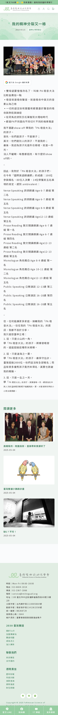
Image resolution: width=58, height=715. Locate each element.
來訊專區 (10, 657)
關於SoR (10, 630)
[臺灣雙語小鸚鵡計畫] (29, 470)
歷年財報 (10, 674)
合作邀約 (10, 661)
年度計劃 (10, 677)
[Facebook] (29, 696)
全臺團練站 (11, 634)
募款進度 (10, 684)
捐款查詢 (10, 680)
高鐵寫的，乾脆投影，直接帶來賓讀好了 (24, 446)
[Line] (23, 696)
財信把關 (10, 687)
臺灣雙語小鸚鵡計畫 (14, 488)
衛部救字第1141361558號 (29, 607)
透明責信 (11, 669)
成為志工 (10, 641)
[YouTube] (35, 696)
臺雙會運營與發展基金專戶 (29, 617)
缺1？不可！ (10, 531)
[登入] (44, 9)
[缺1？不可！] (29, 513)
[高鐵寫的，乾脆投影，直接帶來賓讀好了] (29, 427)
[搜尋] (48, 9)
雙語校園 (10, 637)
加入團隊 (10, 644)
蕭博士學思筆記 (35, 29)
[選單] (53, 9)
